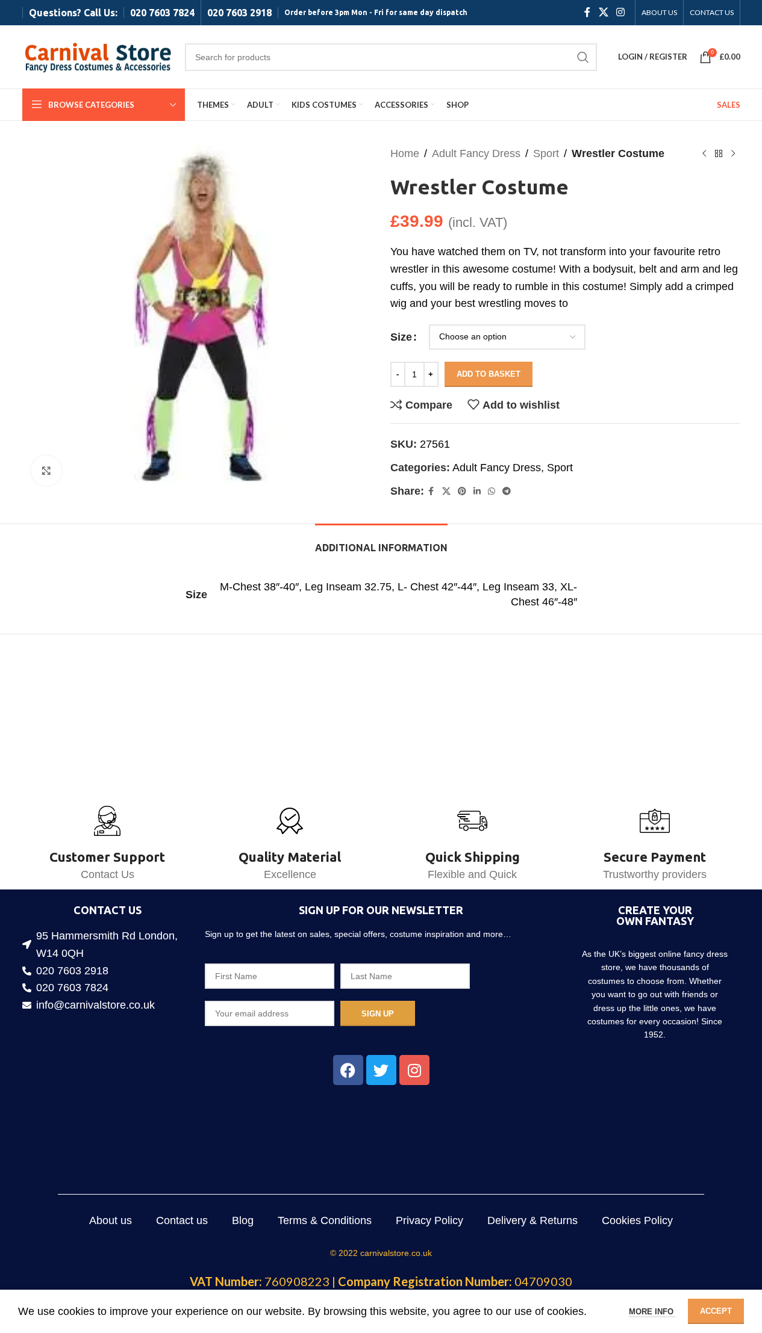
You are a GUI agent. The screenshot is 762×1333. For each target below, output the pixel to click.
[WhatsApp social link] (491, 491)
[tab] (381, 542)
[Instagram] (414, 1070)
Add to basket (488, 374)
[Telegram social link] (506, 491)
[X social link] (603, 12)
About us (110, 1220)
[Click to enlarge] (46, 471)
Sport (546, 153)
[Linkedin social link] (477, 491)
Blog (243, 1220)
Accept (716, 1311)
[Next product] (733, 153)
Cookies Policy (637, 1220)
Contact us (182, 1220)
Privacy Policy (429, 1220)
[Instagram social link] (620, 12)
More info (652, 1311)
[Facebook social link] (587, 12)
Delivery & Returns (532, 1220)
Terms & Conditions (325, 1220)
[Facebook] (348, 1070)
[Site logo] (97, 56)
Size (401, 337)
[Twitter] (381, 1070)
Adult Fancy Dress (476, 153)
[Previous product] (704, 153)
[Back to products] (718, 153)
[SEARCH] (583, 57)
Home (404, 153)
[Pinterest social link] (462, 491)
